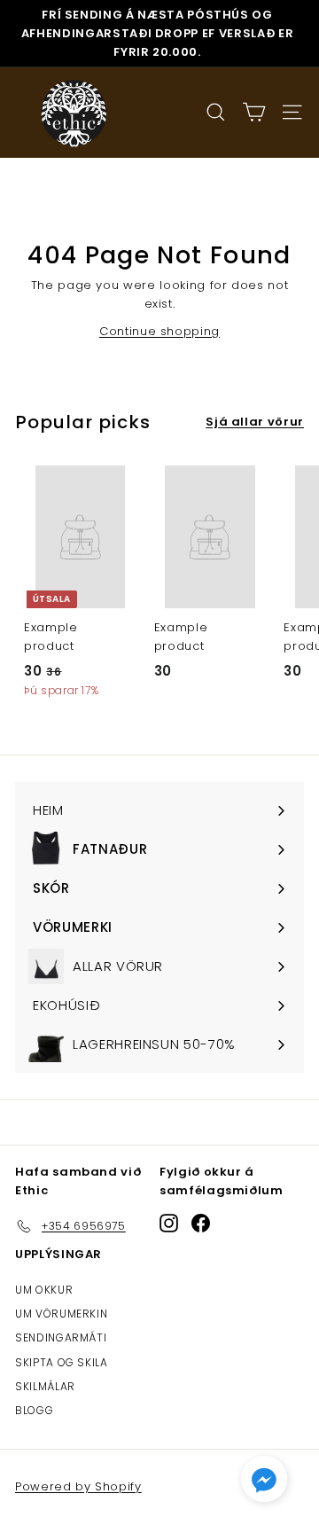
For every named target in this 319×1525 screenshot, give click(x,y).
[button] (264, 1483)
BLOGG (34, 1410)
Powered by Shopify (78, 1486)
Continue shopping (159, 331)
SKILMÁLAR (45, 1386)
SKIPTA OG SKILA (61, 1362)
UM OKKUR (44, 1289)
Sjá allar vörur (255, 421)
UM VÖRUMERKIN (61, 1313)
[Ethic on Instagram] (169, 1223)
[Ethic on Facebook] (200, 1223)
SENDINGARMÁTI (60, 1337)
